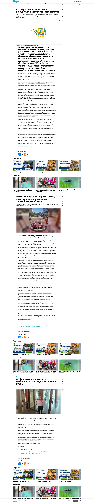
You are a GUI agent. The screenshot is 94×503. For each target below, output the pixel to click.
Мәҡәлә (15, 4)
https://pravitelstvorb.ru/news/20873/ (26, 146)
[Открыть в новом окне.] (20, 154)
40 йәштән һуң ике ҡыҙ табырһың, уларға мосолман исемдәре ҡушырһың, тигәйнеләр (34, 4)
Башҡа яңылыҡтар (20, 194)
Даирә (15, 1)
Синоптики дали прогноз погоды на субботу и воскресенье (68, 4)
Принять (75, 500)
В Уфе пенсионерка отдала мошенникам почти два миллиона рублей (51, 4)
